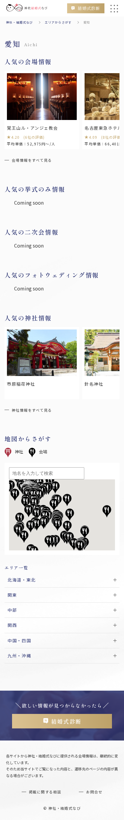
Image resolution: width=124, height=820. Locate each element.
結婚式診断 (89, 8)
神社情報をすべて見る (32, 410)
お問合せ (94, 791)
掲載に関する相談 (45, 791)
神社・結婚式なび (19, 22)
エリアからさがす (58, 22)
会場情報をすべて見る (32, 160)
